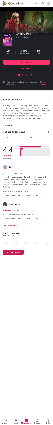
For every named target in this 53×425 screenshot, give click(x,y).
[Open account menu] (49, 4)
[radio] (6, 243)
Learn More (43, 83)
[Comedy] (9, 125)
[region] (26, 52)
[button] (28, 195)
